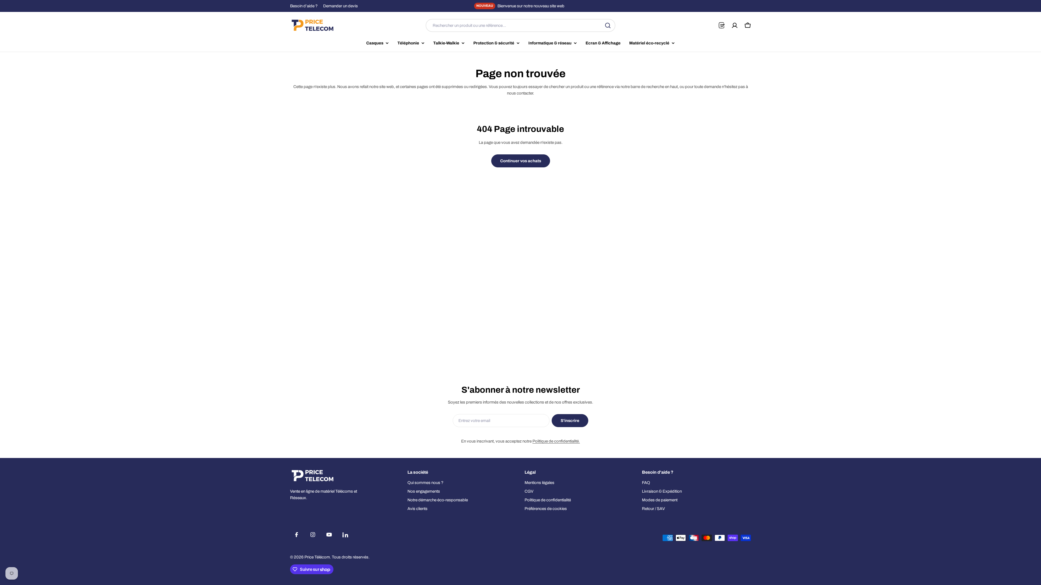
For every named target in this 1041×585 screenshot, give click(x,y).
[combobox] (520, 25)
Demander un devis (340, 6)
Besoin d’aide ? (304, 6)
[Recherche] (608, 25)
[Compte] (734, 25)
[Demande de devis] (721, 25)
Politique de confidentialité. (556, 441)
